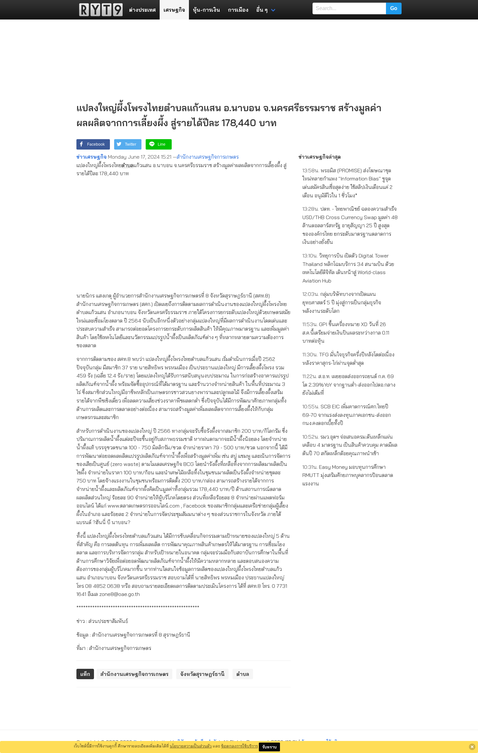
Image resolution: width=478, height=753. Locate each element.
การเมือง (238, 10)
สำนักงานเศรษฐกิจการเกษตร (208, 156)
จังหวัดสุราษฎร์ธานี (202, 674)
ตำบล (127, 165)
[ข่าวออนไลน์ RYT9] (99, 10)
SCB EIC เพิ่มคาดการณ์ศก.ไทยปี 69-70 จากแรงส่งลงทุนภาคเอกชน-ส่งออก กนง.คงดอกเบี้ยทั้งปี (346, 414)
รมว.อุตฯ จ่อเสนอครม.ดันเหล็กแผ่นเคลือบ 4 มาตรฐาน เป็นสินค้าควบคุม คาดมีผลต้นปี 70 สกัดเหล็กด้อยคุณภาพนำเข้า (349, 444)
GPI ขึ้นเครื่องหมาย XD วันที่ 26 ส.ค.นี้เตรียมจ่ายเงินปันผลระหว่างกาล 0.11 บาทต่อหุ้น (345, 332)
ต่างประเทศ (142, 10)
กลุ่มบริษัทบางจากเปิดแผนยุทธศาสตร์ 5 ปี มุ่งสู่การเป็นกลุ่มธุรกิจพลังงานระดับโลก (341, 302)
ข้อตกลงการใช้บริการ (239, 745)
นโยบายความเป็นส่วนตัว (191, 745)
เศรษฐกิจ (174, 10)
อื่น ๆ (262, 10)
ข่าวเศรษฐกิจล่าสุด (320, 156)
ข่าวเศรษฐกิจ (91, 156)
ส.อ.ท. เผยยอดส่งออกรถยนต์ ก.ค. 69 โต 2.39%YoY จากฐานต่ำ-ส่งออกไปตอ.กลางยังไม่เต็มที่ (348, 384)
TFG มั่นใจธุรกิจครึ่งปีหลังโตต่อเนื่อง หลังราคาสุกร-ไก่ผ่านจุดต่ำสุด (348, 358)
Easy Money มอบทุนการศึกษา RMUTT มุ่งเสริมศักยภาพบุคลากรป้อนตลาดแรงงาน (347, 475)
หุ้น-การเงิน (206, 10)
